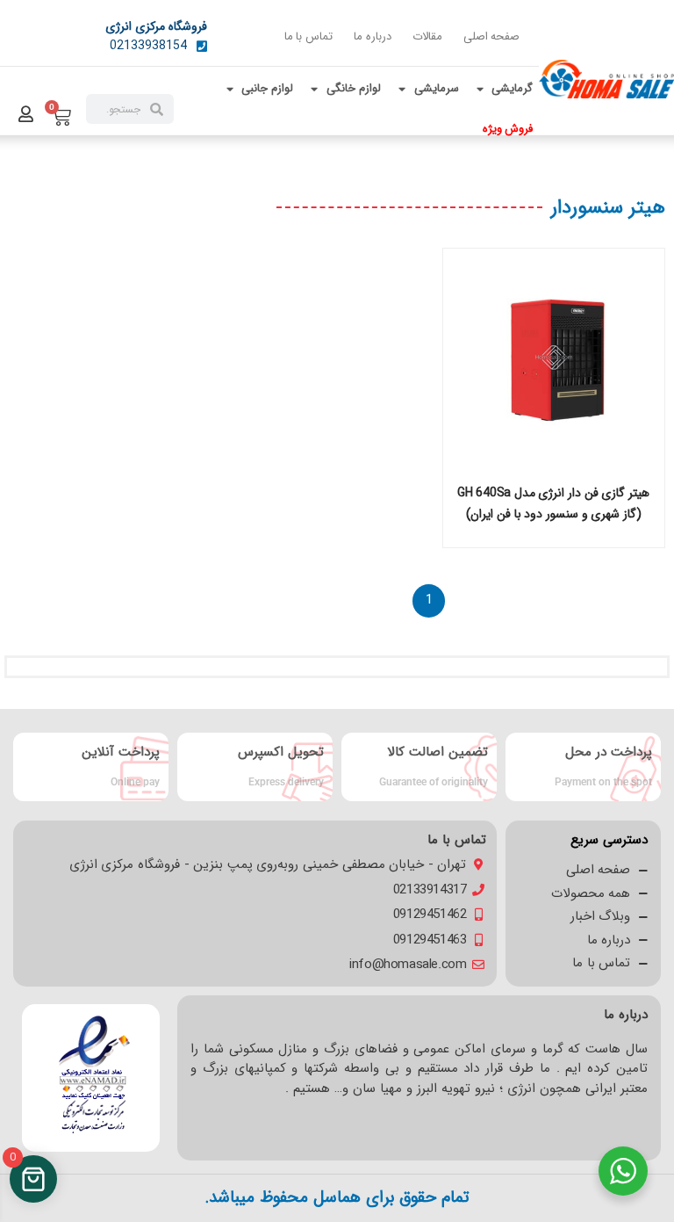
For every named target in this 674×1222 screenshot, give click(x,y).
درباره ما (372, 36)
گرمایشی (512, 88)
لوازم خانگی (353, 88)
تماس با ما (308, 36)
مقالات (427, 36)
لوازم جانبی (267, 88)
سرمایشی (436, 88)
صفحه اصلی (491, 36)
